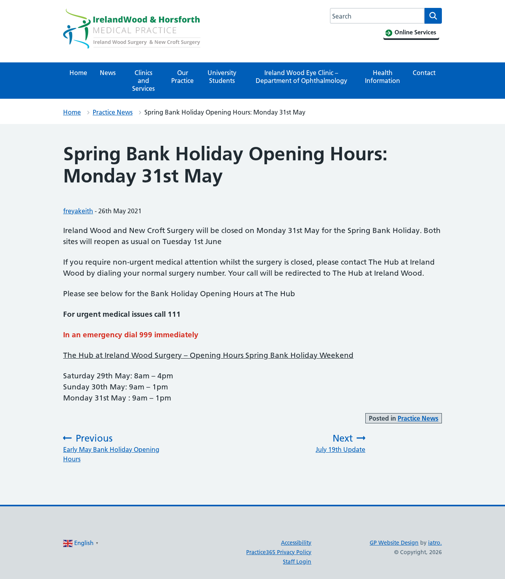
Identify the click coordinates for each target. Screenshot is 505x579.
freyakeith (78, 211)
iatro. (435, 542)
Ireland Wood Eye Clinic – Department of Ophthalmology (301, 77)
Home (78, 73)
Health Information (382, 77)
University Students (222, 77)
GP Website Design (394, 542)
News (108, 73)
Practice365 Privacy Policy (278, 552)
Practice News (113, 112)
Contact (424, 73)
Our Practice (182, 77)
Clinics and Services (143, 80)
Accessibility (296, 542)
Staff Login (297, 561)
